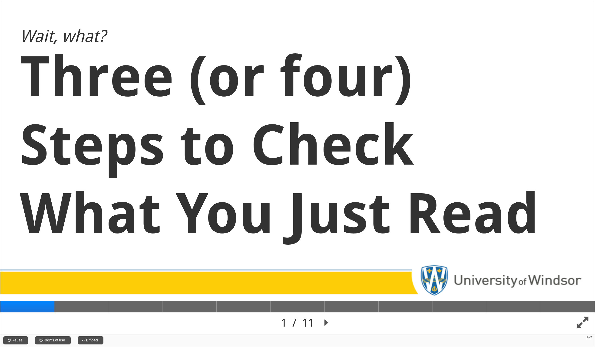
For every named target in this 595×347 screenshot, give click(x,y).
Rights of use (54, 340)
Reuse (17, 340)
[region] (297, 167)
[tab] (27, 306)
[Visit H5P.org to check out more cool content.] (589, 337)
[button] (326, 323)
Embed (92, 340)
